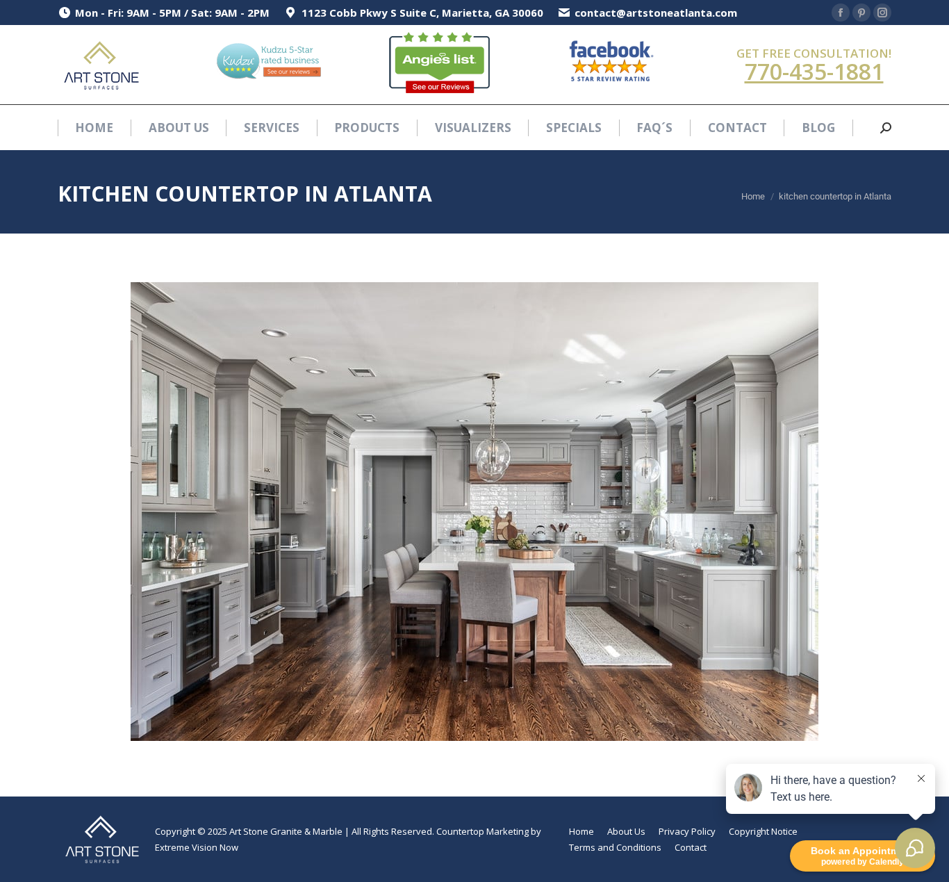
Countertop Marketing (482, 831)
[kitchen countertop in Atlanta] (474, 511)
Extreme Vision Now (196, 847)
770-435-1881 (814, 71)
